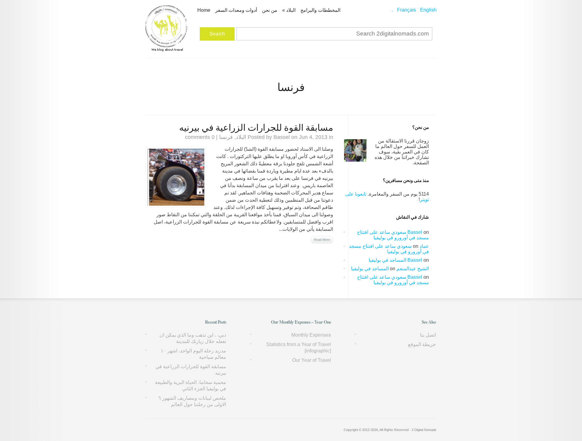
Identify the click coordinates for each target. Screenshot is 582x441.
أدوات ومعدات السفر (236, 10)
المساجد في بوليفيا (387, 260)
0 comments (200, 137)
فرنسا (226, 137)
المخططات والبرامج (320, 10)
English (428, 9)
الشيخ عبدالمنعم (412, 268)
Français (406, 9)
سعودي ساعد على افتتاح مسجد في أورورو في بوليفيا (393, 235)
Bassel (281, 137)
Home (203, 10)
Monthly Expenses (311, 335)
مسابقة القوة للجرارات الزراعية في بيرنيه (256, 127)
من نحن (269, 10)
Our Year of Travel (311, 360)
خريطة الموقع (422, 344)
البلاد (289, 10)
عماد (424, 246)
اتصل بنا (428, 335)
